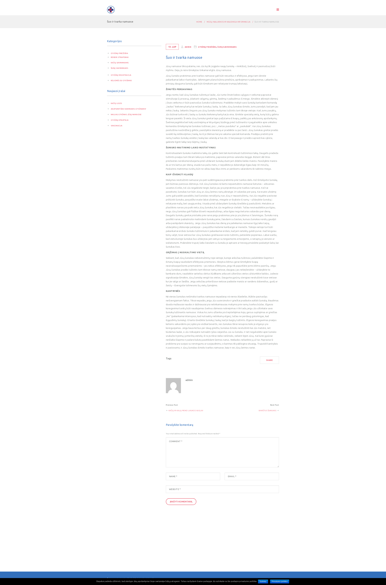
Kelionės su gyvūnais (121, 80)
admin (188, 47)
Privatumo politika (280, 581)
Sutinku (263, 581)
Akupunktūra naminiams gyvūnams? (128, 109)
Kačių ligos (116, 103)
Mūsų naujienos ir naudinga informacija (228, 22)
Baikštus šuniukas (268, 410)
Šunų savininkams (119, 68)
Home (199, 22)
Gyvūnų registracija (121, 75)
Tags (169, 358)
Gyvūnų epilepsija (120, 120)
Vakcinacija (116, 126)
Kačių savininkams (120, 63)
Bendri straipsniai (120, 57)
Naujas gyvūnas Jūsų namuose (126, 114)
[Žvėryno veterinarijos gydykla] (111, 9)
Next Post (274, 405)
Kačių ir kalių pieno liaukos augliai (185, 410)
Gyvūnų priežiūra (119, 53)
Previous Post (172, 405)
